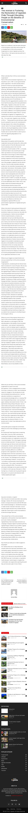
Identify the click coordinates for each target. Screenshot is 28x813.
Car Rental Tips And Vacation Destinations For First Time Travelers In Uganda (15, 621)
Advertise (12, 809)
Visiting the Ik (11, 709)
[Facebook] (2, 27)
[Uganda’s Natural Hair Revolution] (4, 746)
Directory (18, 809)
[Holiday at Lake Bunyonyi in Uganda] (4, 696)
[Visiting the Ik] (4, 711)
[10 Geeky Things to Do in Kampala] (4, 651)
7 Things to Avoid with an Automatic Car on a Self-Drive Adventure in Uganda (17, 615)
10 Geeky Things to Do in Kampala (16, 649)
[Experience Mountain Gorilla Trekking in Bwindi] (4, 670)
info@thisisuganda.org (17, 795)
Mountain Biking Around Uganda (15, 642)
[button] (2, 3)
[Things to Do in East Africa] (4, 689)
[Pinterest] (8, 27)
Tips (5, 6)
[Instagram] (12, 804)
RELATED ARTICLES (7, 603)
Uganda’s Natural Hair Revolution (16, 744)
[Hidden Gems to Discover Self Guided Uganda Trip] (4, 717)
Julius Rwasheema (10, 684)
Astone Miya (4, 24)
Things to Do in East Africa (14, 688)
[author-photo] (14, 595)
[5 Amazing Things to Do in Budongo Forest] (4, 676)
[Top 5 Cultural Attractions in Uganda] (4, 638)
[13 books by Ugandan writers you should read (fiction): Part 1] (4, 733)
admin (8, 637)
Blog (8, 809)
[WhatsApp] (11, 27)
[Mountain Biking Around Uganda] (4, 644)
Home (2, 6)
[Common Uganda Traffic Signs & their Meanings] (4, 740)
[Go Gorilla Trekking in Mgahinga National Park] (4, 657)
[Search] (26, 3)
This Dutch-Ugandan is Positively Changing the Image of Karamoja (22, 581)
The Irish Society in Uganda (14, 721)
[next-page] (4, 626)
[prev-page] (2, 626)
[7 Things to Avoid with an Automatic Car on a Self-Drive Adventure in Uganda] (4, 615)
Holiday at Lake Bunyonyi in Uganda (16, 694)
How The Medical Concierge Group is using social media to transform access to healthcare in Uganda (7, 582)
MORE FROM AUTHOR (19, 603)
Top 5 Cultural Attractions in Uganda (16, 636)
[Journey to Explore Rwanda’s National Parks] (4, 683)
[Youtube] (19, 804)
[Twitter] (5, 27)
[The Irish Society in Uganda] (4, 723)
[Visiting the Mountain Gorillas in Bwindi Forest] (4, 664)
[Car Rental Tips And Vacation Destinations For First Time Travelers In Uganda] (4, 621)
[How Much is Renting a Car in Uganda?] (4, 608)
